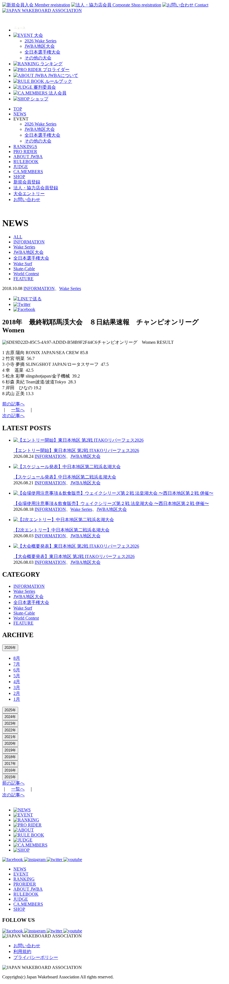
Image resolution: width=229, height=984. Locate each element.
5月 (16, 675)
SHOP (19, 176)
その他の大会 (38, 57)
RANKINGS (25, 146)
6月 (16, 670)
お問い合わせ (26, 199)
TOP (17, 109)
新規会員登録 (26, 182)
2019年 (10, 750)
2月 (16, 693)
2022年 (10, 730)
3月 (16, 687)
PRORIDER (24, 884)
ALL (17, 236)
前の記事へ (13, 404)
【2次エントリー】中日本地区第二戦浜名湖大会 (61, 530)
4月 (16, 681)
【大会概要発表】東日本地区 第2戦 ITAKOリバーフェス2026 (74, 556)
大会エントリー (29, 193)
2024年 (10, 717)
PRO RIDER (25, 151)
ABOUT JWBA (28, 156)
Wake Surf (22, 263)
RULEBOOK (26, 161)
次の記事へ (13, 415)
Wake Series (24, 247)
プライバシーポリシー (35, 957)
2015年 (10, 777)
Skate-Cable (24, 268)
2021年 (10, 737)
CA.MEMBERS (28, 171)
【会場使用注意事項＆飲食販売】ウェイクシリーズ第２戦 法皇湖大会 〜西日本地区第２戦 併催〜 (111, 503)
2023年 (10, 723)
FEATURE (23, 278)
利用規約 (22, 951)
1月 (16, 699)
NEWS (19, 114)
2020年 (10, 743)
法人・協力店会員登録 (35, 187)
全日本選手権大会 (42, 52)
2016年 (10, 770)
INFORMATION (29, 242)
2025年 (10, 710)
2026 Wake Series (40, 40)
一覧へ (18, 409)
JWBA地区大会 (40, 46)
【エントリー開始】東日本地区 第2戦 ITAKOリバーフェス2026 (76, 450)
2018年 (10, 757)
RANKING (24, 879)
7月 (16, 664)
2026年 (10, 647)
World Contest (26, 273)
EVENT (20, 874)
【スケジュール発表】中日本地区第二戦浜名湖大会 (64, 477)
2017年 (10, 763)
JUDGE (20, 166)
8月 (16, 658)
